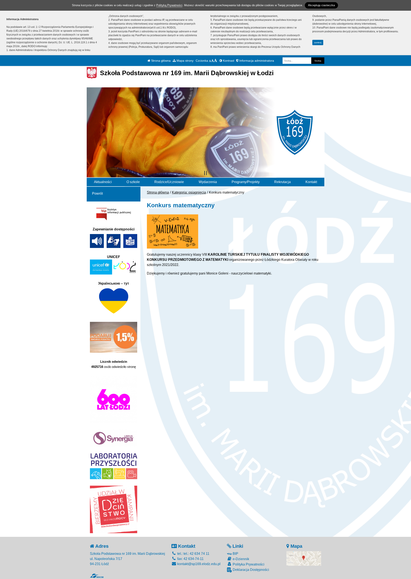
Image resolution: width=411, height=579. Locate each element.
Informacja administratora (256, 60)
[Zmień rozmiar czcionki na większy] (212, 60)
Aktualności (103, 182)
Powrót (97, 193)
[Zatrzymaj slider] (205, 173)
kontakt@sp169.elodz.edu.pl (198, 564)
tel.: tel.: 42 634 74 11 (192, 553)
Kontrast (228, 60)
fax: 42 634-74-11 (190, 559)
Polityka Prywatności (248, 564)
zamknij (317, 42)
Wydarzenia (208, 182)
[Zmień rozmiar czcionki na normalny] (210, 60)
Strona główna (160, 60)
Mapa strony (185, 60)
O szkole (133, 182)
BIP (235, 553)
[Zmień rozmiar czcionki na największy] (215, 60)
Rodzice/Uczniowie (169, 182)
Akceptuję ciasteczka (321, 5)
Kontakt (311, 182)
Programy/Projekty (246, 182)
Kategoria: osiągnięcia (189, 192)
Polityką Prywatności (169, 5)
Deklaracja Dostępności (250, 570)
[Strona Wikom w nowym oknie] (96, 576)
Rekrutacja (282, 182)
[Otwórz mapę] (303, 558)
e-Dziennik (240, 559)
